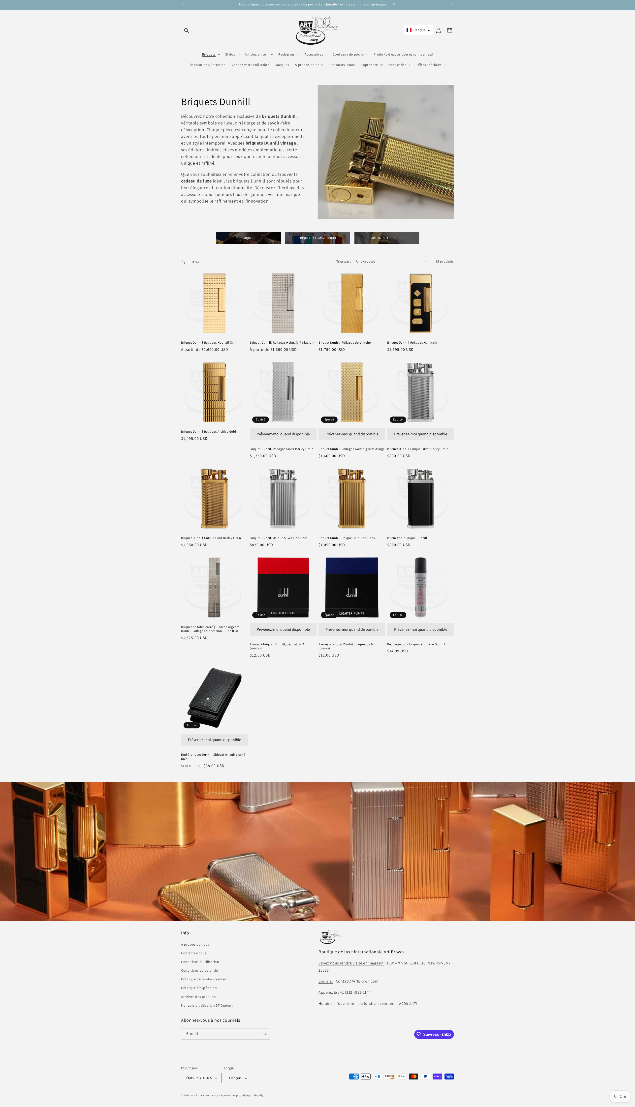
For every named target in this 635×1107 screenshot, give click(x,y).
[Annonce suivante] (452, 4)
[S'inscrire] (264, 1034)
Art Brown (198, 1095)
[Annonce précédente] (182, 4)
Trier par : (343, 261)
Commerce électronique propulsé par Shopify (234, 1095)
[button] (186, 30)
